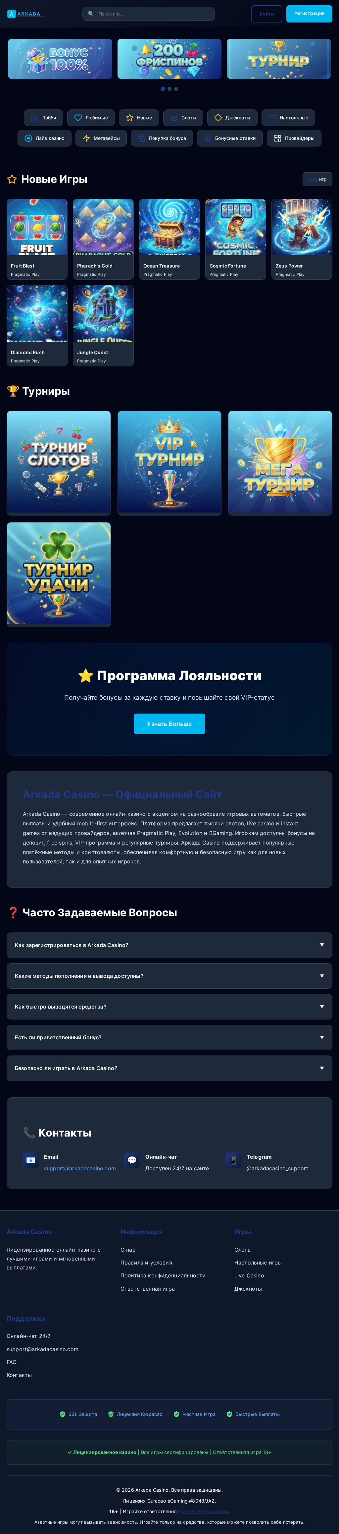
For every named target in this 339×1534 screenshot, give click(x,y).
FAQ (12, 1362)
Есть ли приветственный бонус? (58, 1037)
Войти (267, 14)
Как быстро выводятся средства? (61, 1006)
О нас (128, 1249)
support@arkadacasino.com (80, 1168)
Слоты (243, 1249)
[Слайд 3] (176, 89)
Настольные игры (258, 1262)
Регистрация (309, 13)
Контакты (19, 1375)
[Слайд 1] (163, 88)
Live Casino (249, 1275)
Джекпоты (248, 1288)
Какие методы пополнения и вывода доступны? (79, 976)
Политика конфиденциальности (163, 1275)
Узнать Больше (169, 723)
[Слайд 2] (169, 89)
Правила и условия (146, 1262)
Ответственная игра (148, 1288)
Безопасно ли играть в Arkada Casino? (66, 1068)
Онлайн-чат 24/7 (29, 1336)
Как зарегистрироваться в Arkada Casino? (71, 945)
